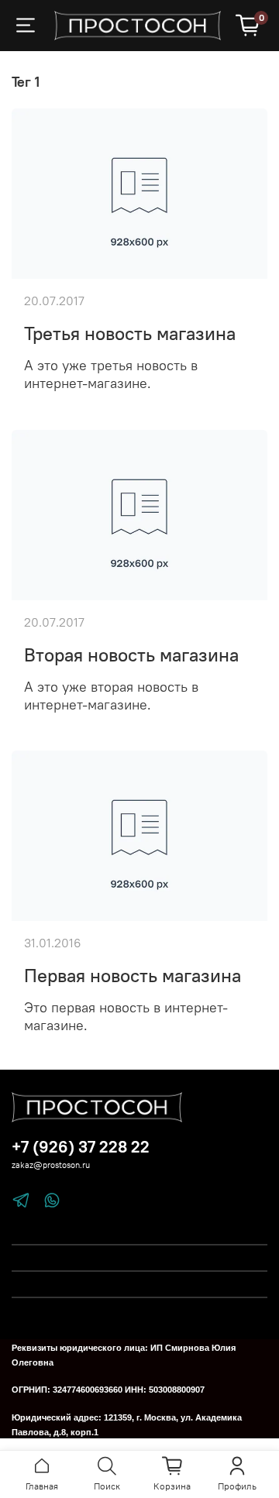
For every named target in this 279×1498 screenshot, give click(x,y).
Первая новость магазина (132, 975)
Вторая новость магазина (131, 654)
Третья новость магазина (130, 333)
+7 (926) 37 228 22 (81, 1146)
